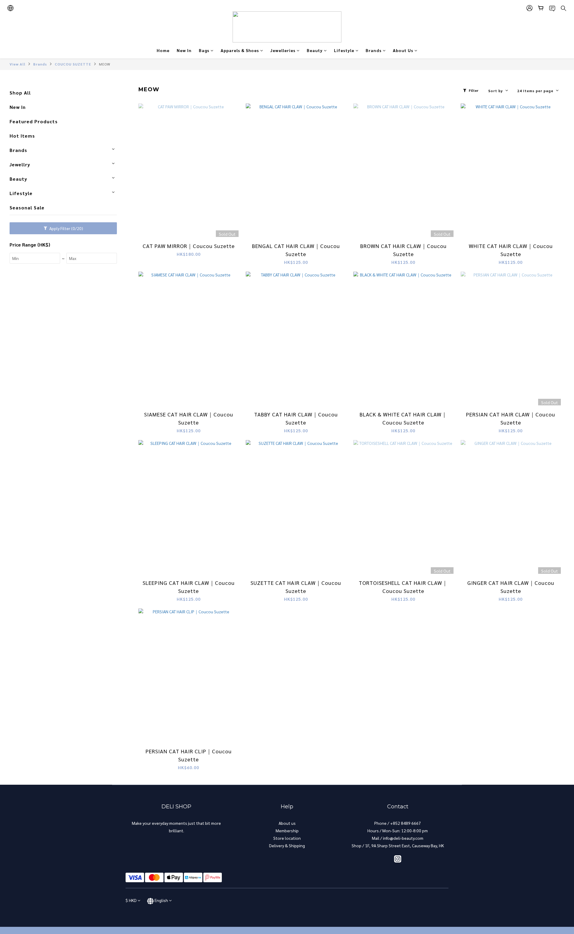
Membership (287, 830)
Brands (373, 50)
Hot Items (22, 136)
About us (287, 823)
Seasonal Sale (27, 207)
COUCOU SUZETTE (73, 64)
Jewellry (20, 164)
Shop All (20, 92)
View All (17, 64)
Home (163, 50)
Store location (287, 838)
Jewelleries (282, 50)
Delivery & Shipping (287, 845)
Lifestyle (344, 50)
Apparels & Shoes (240, 50)
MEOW (104, 64)
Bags (204, 50)
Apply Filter (65, 228)
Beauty (315, 50)
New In (184, 50)
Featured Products (34, 121)
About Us (403, 50)
